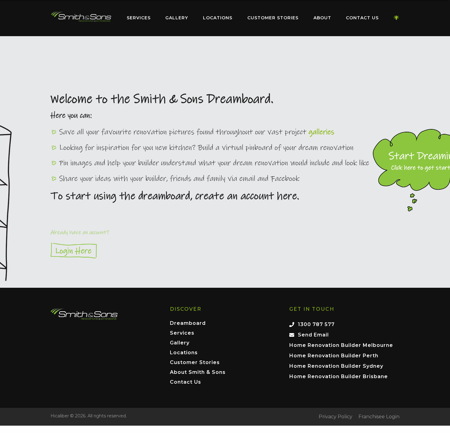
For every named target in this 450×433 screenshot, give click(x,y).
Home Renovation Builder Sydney (336, 366)
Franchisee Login (378, 416)
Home (81, 16)
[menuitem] (81, 18)
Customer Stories (272, 18)
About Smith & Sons (198, 372)
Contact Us (362, 18)
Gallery (176, 18)
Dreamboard (188, 323)
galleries (321, 132)
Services (139, 18)
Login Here (225, 250)
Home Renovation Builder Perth (333, 356)
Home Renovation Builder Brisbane (338, 376)
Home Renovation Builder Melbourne (341, 345)
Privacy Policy (335, 416)
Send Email (313, 335)
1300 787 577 (316, 324)
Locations (217, 18)
